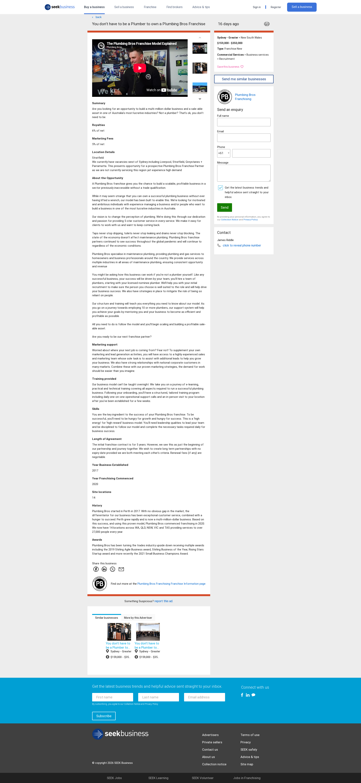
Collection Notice (229, 219)
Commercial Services (230, 54)
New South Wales (251, 37)
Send (224, 207)
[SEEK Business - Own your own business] (59, 7)
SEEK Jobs (114, 778)
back (99, 17)
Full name (223, 115)
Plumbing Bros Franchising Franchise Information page (171, 583)
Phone (221, 147)
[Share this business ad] (120, 569)
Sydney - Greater (227, 37)
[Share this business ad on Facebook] (96, 569)
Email (220, 131)
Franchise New (233, 48)
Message (222, 162)
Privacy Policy (250, 219)
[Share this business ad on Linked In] (104, 569)
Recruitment (227, 58)
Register (276, 7)
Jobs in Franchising (247, 778)
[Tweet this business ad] (112, 569)
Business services (257, 54)
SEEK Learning (158, 778)
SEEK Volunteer (203, 778)
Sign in (257, 7)
